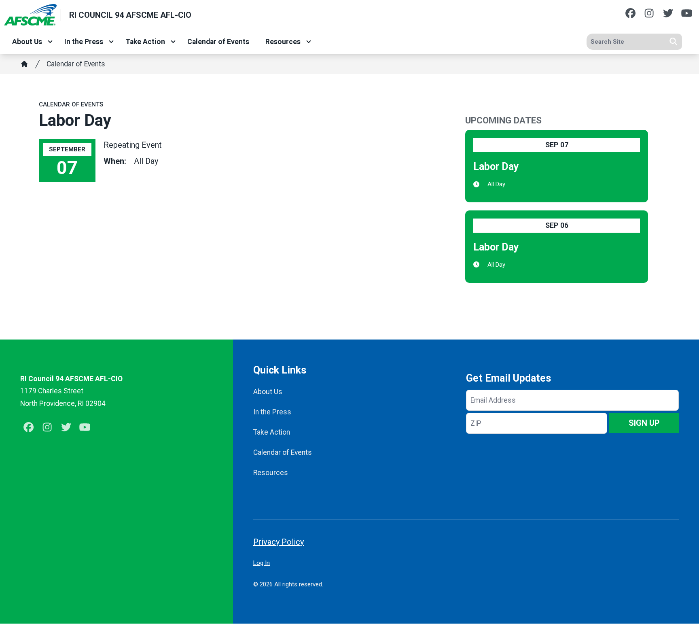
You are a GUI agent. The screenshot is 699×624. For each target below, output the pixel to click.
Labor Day (496, 166)
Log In (261, 563)
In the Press (83, 42)
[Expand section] (50, 42)
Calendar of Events (218, 42)
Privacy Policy (278, 542)
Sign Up (644, 423)
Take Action (145, 42)
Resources (283, 42)
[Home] (24, 64)
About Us (27, 42)
